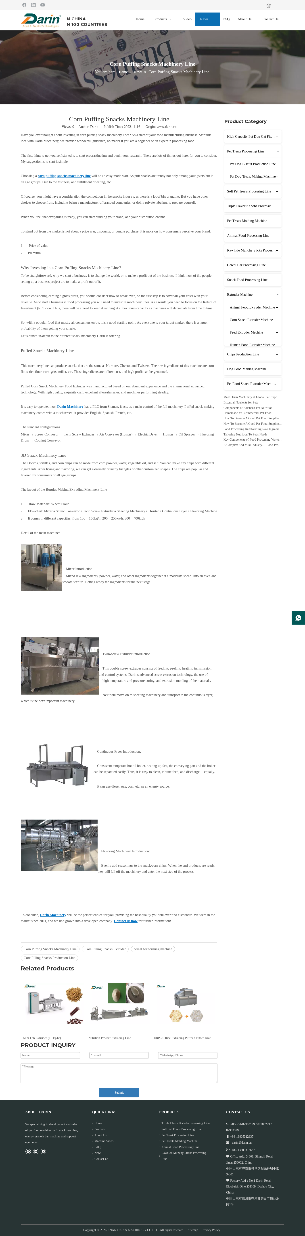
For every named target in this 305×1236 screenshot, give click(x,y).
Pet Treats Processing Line (245, 151)
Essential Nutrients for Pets (241, 402)
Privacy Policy (211, 1230)
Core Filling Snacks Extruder (105, 949)
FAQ (97, 1147)
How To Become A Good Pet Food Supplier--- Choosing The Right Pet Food (253, 423)
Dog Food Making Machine (247, 369)
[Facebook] (24, 4)
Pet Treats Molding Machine (247, 221)
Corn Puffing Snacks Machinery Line (50, 949)
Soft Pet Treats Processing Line (249, 191)
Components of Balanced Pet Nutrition (248, 408)
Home (98, 1123)
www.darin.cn (167, 127)
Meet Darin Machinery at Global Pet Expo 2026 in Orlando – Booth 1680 (253, 397)
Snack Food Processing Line (247, 280)
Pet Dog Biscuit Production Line (253, 164)
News (97, 1153)
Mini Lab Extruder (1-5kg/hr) (42, 1038)
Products (99, 1129)
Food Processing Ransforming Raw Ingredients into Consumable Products (253, 429)
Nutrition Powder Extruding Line (109, 1038)
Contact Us (101, 1159)
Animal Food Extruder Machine (252, 307)
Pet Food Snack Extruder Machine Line (254, 384)
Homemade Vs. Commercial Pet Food (248, 413)
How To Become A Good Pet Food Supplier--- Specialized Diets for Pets (253, 418)
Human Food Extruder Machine (252, 345)
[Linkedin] (33, 4)
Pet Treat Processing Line (177, 1135)
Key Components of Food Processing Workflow (253, 439)
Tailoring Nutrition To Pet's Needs (245, 434)
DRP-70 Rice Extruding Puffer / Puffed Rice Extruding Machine (184, 1038)
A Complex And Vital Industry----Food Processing (253, 445)
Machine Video (103, 1141)
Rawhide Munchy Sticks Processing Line (254, 250)
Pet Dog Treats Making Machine (253, 176)
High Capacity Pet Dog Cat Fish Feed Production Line (254, 136)
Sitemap (193, 1230)
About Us (100, 1135)
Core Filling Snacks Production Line (49, 958)
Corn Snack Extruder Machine (251, 320)
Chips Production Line (243, 354)
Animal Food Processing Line (248, 235)
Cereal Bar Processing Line (246, 265)
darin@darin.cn (242, 1142)
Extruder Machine (240, 294)
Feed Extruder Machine (246, 332)
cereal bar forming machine (153, 949)
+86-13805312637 (243, 1150)
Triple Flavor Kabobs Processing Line (254, 206)
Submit (119, 1092)
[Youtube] (42, 4)
